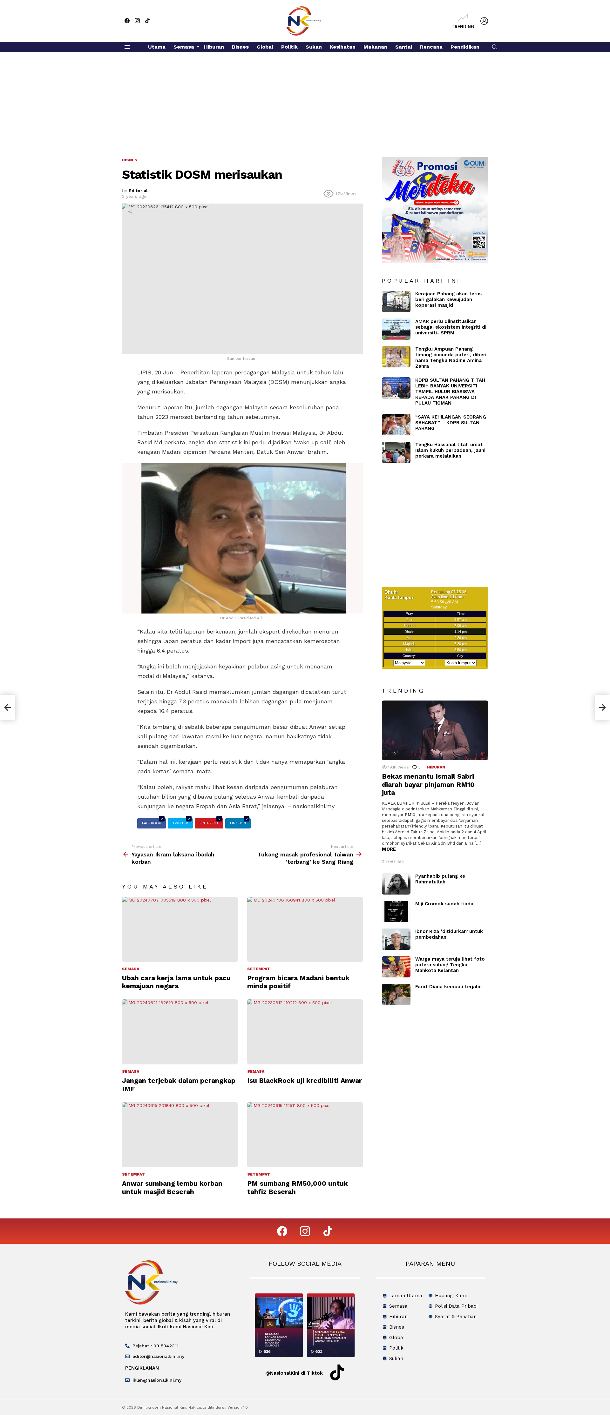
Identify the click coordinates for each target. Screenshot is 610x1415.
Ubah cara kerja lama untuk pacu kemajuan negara (176, 982)
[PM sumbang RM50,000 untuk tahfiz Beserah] (305, 1134)
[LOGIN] (484, 21)
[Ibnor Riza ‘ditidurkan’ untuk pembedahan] (396, 939)
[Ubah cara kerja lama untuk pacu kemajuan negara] (180, 929)
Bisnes (240, 47)
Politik (289, 47)
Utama (157, 47)
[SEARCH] (494, 47)
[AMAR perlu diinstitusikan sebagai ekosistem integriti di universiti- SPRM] (396, 329)
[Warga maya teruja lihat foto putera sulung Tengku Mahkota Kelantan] (396, 966)
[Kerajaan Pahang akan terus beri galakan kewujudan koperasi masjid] (396, 301)
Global (265, 47)
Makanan (375, 47)
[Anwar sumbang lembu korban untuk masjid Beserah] (180, 1134)
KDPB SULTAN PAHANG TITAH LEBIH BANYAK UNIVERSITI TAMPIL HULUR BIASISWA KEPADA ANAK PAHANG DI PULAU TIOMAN (450, 391)
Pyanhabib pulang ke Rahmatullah (440, 879)
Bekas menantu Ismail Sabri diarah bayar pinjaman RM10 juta (428, 784)
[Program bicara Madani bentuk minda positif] (305, 929)
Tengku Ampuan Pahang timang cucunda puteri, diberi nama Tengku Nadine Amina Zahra (450, 357)
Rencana (431, 47)
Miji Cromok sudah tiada (444, 904)
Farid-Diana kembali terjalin (448, 986)
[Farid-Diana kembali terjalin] (396, 994)
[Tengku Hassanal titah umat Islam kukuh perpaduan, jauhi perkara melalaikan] (396, 452)
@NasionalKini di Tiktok (294, 1373)
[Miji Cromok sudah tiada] (396, 911)
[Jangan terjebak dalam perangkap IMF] (180, 1031)
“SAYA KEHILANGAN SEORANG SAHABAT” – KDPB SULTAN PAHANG (450, 422)
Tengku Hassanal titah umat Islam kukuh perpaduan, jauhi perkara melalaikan (450, 450)
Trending (462, 26)
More (389, 849)
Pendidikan (465, 47)
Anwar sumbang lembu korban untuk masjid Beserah (172, 1187)
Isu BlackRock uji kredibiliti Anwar (304, 1080)
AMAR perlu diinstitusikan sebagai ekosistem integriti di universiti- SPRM (450, 327)
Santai (403, 47)
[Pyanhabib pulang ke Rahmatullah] (396, 884)
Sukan (314, 47)
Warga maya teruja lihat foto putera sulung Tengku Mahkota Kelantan (450, 964)
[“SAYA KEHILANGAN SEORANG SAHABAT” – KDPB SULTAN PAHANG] (396, 424)
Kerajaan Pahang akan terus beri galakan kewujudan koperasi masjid (448, 299)
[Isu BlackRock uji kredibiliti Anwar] (305, 1031)
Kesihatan (343, 47)
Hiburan (214, 47)
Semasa (183, 47)
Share (130, 212)
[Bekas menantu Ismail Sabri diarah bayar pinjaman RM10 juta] (435, 730)
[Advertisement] (305, 99)
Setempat (258, 969)
